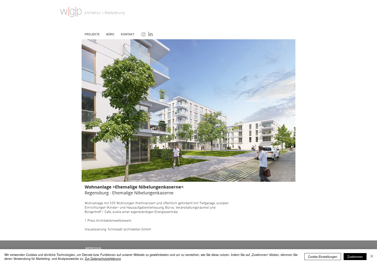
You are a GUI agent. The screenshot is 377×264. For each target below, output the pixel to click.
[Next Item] (287, 110)
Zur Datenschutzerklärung (103, 258)
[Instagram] (143, 34)
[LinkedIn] (150, 34)
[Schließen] (371, 257)
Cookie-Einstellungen (322, 256)
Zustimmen (355, 256)
